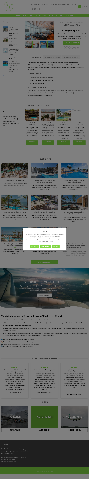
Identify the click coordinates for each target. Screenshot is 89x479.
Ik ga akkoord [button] (34, 246)
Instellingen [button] (55, 246)
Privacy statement (45, 246)
